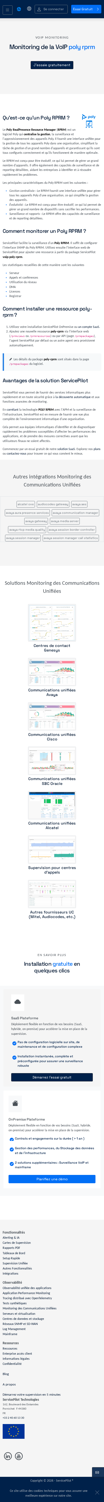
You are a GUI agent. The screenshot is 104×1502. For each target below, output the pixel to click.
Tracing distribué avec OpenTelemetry (27, 1298)
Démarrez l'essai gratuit (52, 1077)
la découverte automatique (73, 397)
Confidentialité (12, 1364)
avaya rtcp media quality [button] (27, 529)
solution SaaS (66, 449)
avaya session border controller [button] (72, 529)
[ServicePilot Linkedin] (8, 1456)
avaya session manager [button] (23, 538)
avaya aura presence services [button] (27, 513)
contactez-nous (16, 453)
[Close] (96, 1491)
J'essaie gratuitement (52, 65)
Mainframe (10, 1334)
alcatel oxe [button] (26, 504)
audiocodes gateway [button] (53, 504)
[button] (51, 9)
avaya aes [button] (79, 504)
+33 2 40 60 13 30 (13, 1418)
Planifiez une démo (52, 1179)
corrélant (12, 409)
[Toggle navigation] (8, 10)
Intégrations (10, 1273)
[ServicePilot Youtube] (18, 1456)
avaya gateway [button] (36, 521)
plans (97, 449)
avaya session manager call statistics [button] (71, 538)
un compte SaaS (88, 327)
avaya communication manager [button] (75, 513)
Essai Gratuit (83, 9)
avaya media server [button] (65, 521)
